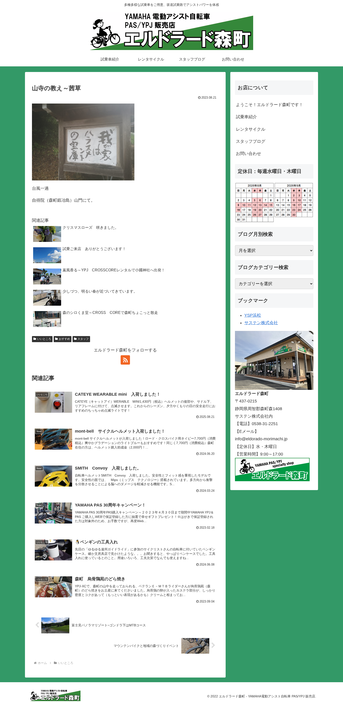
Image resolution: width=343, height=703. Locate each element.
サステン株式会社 (261, 322)
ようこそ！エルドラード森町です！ (269, 104)
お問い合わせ (248, 153)
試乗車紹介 (246, 117)
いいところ (44, 339)
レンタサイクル (250, 129)
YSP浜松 (252, 315)
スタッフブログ (250, 141)
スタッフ (83, 339)
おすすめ (64, 339)
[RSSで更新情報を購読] (125, 360)
